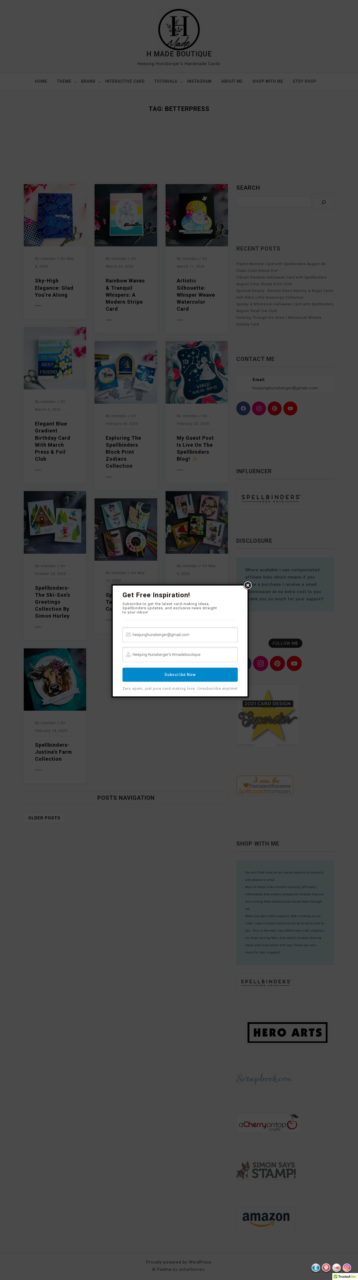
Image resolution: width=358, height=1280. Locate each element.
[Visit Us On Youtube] (336, 1268)
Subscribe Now (180, 674)
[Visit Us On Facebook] (315, 1268)
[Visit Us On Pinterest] (326, 1268)
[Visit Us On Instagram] (346, 1268)
